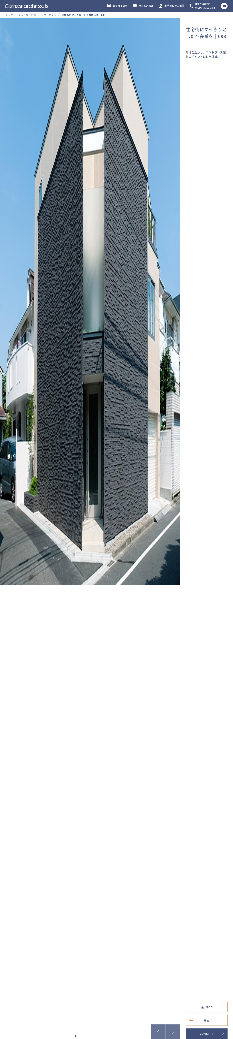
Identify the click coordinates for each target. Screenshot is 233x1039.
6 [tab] (94, 1036)
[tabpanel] (116, 301)
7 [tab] (97, 1036)
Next (173, 1031)
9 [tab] (105, 1036)
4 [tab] (86, 1036)
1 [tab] (75, 1036)
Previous (158, 1031)
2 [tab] (79, 1036)
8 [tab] (101, 1036)
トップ (9, 15)
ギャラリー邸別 (27, 15)
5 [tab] (90, 1036)
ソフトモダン (48, 15)
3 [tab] (83, 1036)
